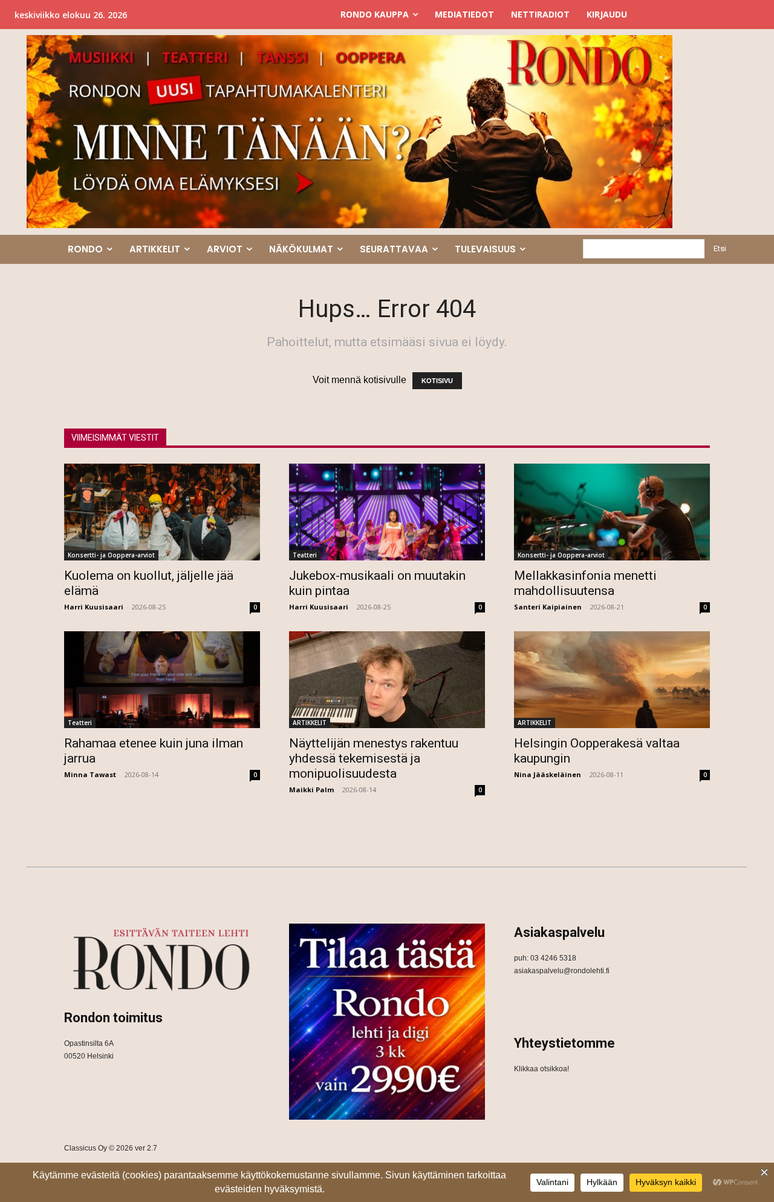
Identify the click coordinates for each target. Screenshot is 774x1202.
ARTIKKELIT (310, 722)
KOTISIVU (437, 380)
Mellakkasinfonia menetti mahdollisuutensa (585, 583)
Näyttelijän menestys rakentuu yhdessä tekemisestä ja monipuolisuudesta (373, 758)
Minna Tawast (90, 774)
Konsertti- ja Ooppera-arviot (111, 555)
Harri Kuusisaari (93, 606)
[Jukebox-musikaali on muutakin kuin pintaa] (387, 512)
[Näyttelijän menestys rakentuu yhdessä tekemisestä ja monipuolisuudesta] (387, 679)
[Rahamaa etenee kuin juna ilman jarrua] (162, 679)
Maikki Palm (311, 789)
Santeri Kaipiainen (548, 606)
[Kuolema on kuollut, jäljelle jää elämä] (162, 512)
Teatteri (305, 555)
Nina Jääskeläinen (547, 774)
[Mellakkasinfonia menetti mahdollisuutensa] (612, 512)
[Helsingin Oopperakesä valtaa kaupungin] (612, 679)
